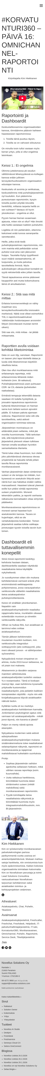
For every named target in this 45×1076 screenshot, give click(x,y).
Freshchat (7, 923)
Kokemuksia (9, 1013)
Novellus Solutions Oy (15, 962)
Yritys (6, 1016)
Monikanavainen (28, 930)
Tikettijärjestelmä (26, 937)
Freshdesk (18, 923)
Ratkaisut (8, 1006)
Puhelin (29, 906)
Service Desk (9, 937)
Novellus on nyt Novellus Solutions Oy (20, 1066)
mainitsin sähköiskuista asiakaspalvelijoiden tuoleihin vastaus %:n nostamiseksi (21, 677)
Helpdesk (31, 923)
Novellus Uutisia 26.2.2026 (15, 1059)
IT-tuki (34, 927)
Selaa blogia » (10, 1069)
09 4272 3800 (8, 980)
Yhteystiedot (9, 1020)
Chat (21, 906)
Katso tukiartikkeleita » (11, 997)
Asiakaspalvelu (9, 906)
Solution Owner (10, 1010)
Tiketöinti (6, 910)
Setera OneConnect (12, 1046)
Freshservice (9, 1039)
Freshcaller (36, 920)
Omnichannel (9, 933)
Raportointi (31, 933)
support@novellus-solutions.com (16, 983)
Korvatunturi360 (10, 930)
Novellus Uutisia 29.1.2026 (15, 1062)
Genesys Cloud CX (12, 1043)
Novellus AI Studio (12, 1029)
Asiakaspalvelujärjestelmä (15, 920)
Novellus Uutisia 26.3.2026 (15, 1056)
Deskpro (7, 1033)
